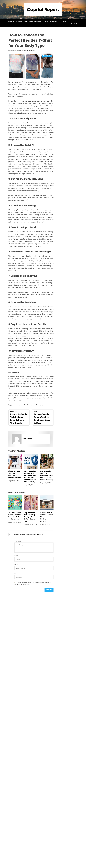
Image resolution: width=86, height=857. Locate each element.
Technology (53, 21)
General (10, 25)
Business (11, 21)
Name (16, 555)
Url (15, 573)
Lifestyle (45, 21)
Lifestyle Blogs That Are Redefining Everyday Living (14, 474)
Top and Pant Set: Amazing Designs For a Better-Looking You (30, 517)
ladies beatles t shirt (20, 405)
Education (19, 21)
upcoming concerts (15, 171)
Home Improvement (35, 21)
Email (16, 564)
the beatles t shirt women (35, 405)
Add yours (40, 535)
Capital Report (43, 9)
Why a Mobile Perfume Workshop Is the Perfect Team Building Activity (46, 475)
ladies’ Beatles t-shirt (24, 113)
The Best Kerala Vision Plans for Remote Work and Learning (14, 516)
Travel (64, 21)
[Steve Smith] (17, 439)
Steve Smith (31, 50)
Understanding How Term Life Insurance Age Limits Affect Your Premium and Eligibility (30, 476)
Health (26, 21)
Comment (17, 541)
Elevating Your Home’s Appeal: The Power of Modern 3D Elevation (46, 517)
